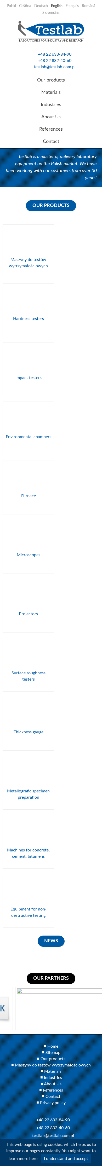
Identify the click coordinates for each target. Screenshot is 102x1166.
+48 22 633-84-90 (54, 54)
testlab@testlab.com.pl (55, 67)
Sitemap (53, 1053)
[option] (51, 1008)
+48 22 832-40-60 (54, 61)
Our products (53, 1059)
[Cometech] (51, 1008)
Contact (53, 1096)
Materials (52, 1071)
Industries (53, 1078)
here (33, 1159)
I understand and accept (66, 1159)
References (53, 1090)
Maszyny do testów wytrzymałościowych (53, 1065)
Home (52, 1046)
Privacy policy (53, 1103)
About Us (52, 1084)
